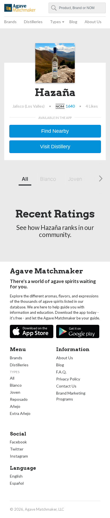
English (16, 476)
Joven (75, 179)
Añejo (15, 406)
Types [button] (55, 21)
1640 (70, 106)
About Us (93, 21)
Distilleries (33, 21)
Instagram (19, 456)
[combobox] (77, 8)
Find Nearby (55, 131)
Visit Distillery (55, 146)
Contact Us (66, 386)
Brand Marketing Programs (70, 396)
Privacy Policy (68, 378)
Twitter (16, 449)
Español (17, 483)
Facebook (18, 441)
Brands (10, 21)
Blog (73, 21)
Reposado (19, 399)
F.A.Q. (61, 371)
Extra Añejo (20, 413)
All (25, 179)
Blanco (48, 179)
